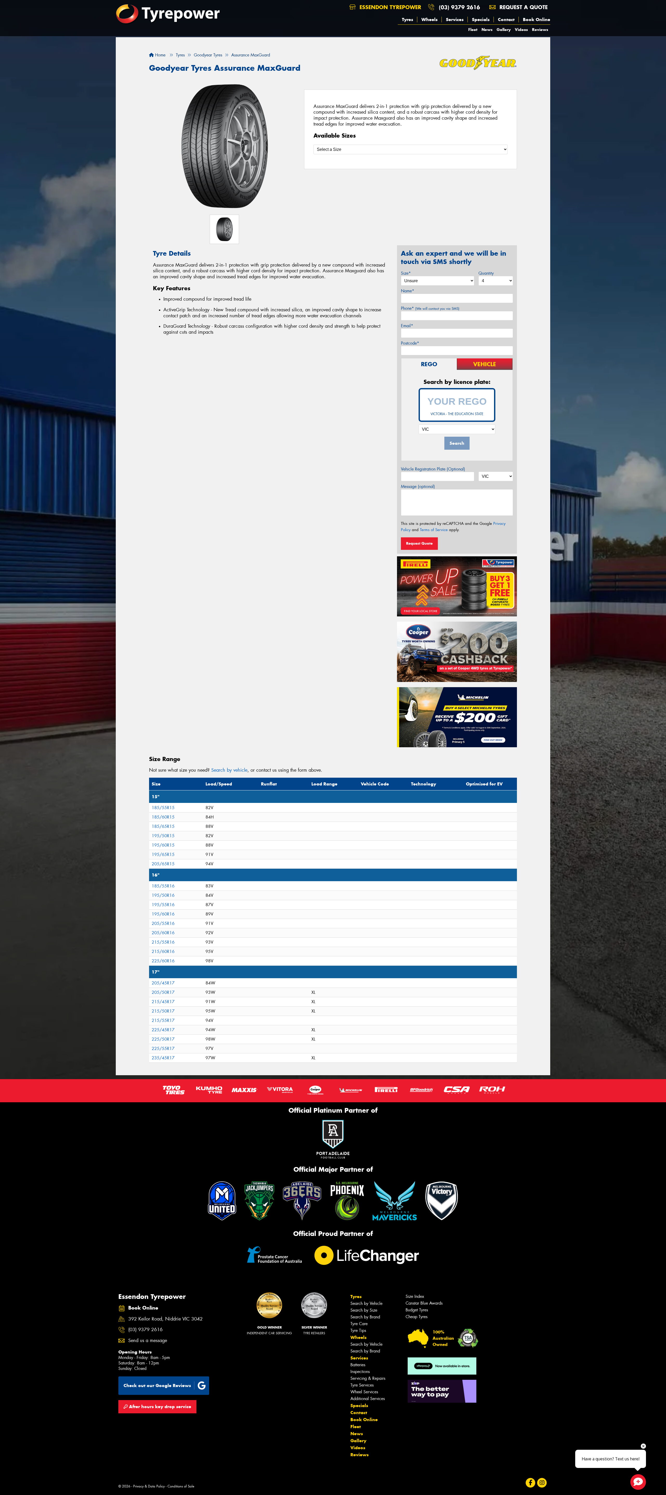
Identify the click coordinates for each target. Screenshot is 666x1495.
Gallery (504, 29)
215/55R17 (163, 1020)
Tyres (407, 19)
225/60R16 (163, 961)
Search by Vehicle (366, 1303)
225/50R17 (163, 1039)
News (487, 29)
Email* (407, 325)
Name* (407, 291)
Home (159, 55)
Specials (481, 19)
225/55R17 (163, 1048)
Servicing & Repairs (367, 1378)
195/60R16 (163, 914)
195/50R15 (163, 836)
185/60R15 (163, 817)
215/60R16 (163, 951)
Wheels (429, 19)
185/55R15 (163, 807)
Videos (521, 29)
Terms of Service (434, 529)
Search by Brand (365, 1317)
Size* (406, 273)
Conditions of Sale (181, 1486)
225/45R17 (163, 1030)
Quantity (486, 273)
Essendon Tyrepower (389, 7)
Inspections (360, 1371)
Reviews (540, 29)
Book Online (536, 19)
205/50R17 (163, 992)
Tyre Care (359, 1323)
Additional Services (367, 1398)
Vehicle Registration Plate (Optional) (433, 469)
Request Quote (419, 543)
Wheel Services (364, 1392)
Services (455, 19)
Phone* (430, 308)
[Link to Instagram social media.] (542, 1482)
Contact (506, 19)
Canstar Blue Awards (424, 1303)
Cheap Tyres (416, 1316)
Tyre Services (362, 1385)
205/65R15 (163, 864)
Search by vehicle (229, 770)
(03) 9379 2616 (459, 7)
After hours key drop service (159, 1406)
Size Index (415, 1296)
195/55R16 (163, 904)
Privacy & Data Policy (149, 1486)
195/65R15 (163, 854)
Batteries (357, 1365)
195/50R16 (163, 895)
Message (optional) (418, 486)
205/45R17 (163, 983)
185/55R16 (163, 886)
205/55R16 (163, 923)
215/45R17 (163, 1001)
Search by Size (363, 1310)
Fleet (472, 29)
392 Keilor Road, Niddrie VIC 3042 (165, 1319)
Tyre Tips (358, 1330)
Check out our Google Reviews (157, 1385)
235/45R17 (163, 1058)
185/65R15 (163, 826)
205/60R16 (163, 933)
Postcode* (410, 343)
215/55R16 (163, 942)
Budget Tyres (417, 1310)
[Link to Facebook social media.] (530, 1482)
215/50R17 (163, 1011)
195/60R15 (163, 845)
